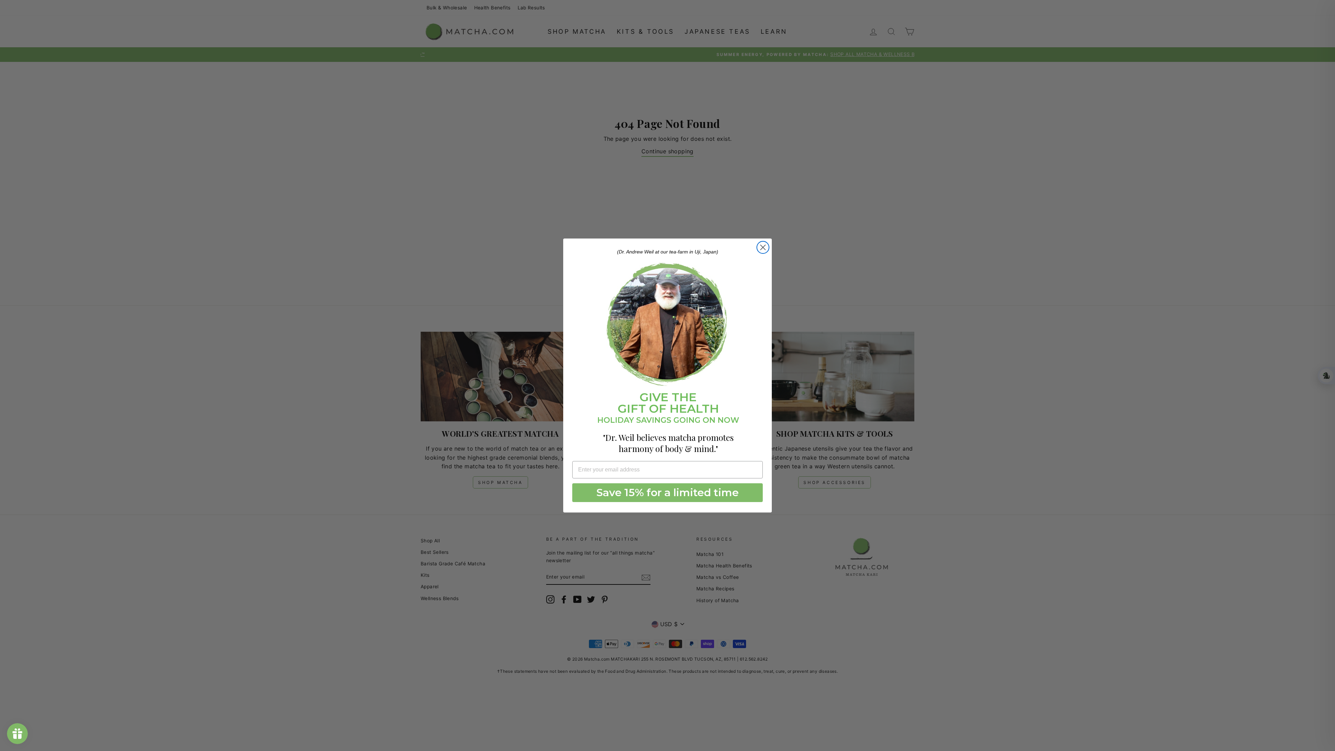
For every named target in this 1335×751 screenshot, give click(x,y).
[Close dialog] (763, 247)
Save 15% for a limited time (668, 492)
